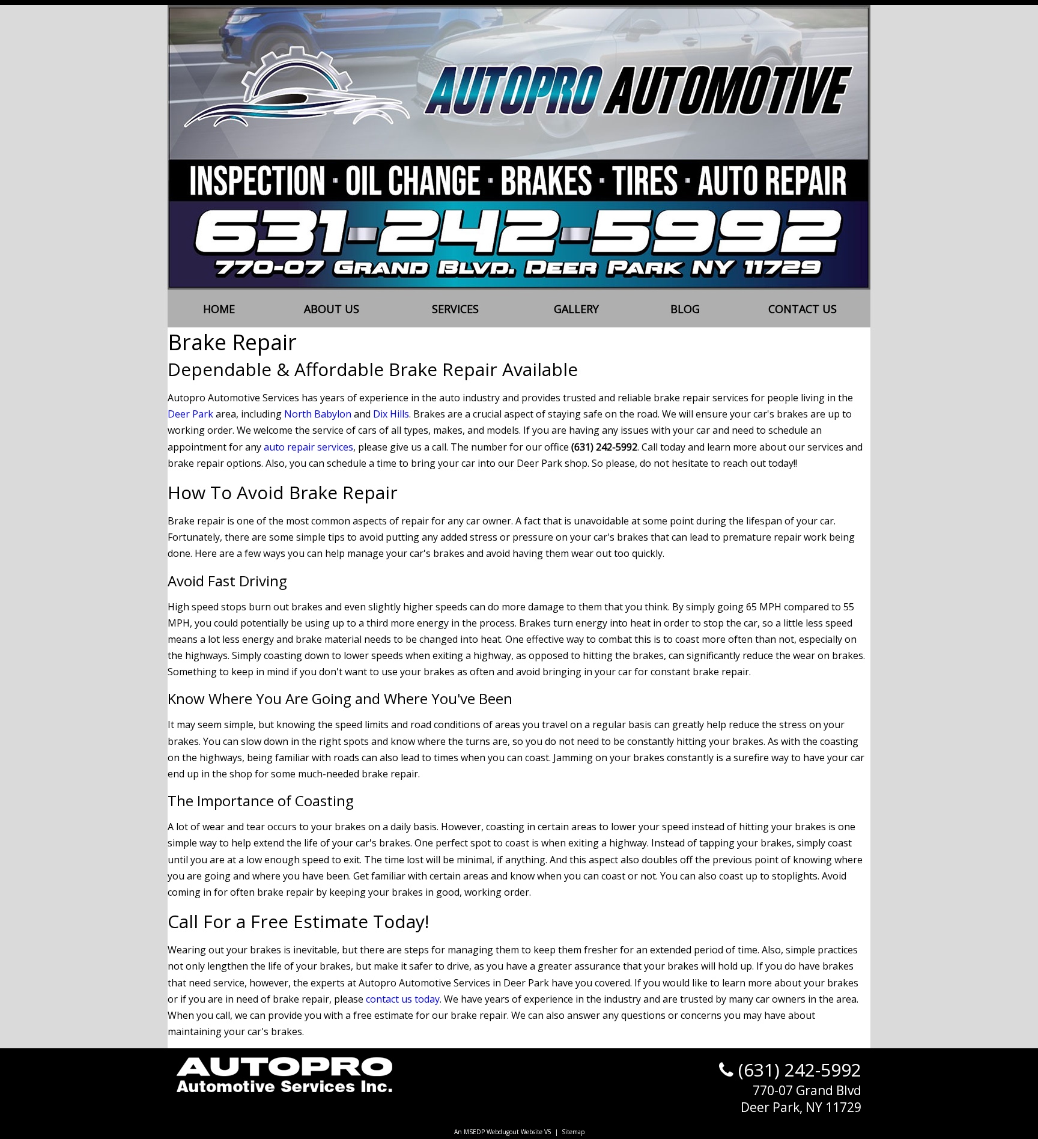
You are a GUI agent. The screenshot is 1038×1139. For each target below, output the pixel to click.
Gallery (576, 309)
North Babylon (317, 414)
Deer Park (190, 414)
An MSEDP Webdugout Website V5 (502, 1132)
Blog (685, 309)
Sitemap (573, 1132)
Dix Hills (391, 414)
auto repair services (308, 447)
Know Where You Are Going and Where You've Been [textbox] (340, 698)
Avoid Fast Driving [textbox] (227, 581)
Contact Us (802, 309)
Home (219, 309)
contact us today (403, 999)
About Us (331, 309)
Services (455, 309)
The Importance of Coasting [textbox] (261, 800)
